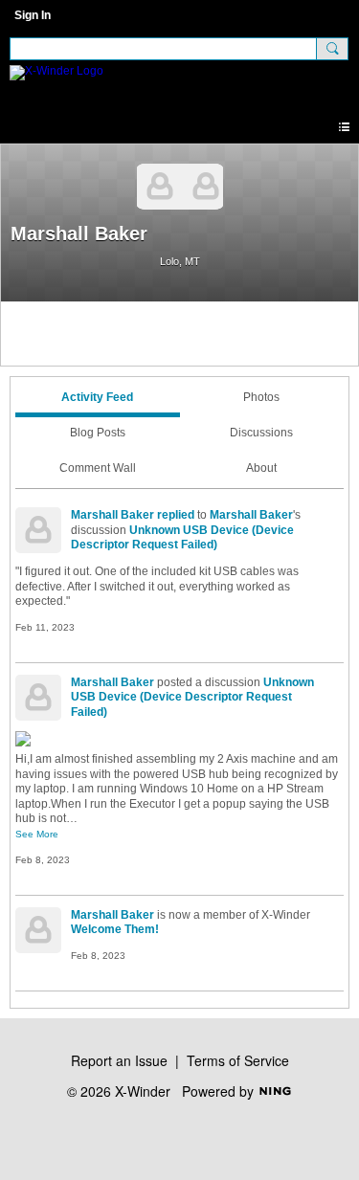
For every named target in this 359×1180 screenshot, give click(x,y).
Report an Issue (119, 1060)
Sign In (32, 15)
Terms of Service (238, 1060)
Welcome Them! (115, 929)
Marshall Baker (112, 515)
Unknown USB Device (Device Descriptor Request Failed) (182, 537)
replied (175, 515)
